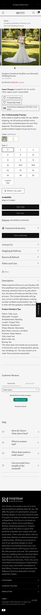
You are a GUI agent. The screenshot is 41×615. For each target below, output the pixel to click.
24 (33, 170)
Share (7, 272)
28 (20, 175)
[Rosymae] (20, 12)
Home (6, 21)
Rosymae (18, 602)
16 (33, 160)
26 (8, 175)
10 (33, 155)
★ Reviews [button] (38, 310)
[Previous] (3, 5)
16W (20, 165)
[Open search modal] (33, 13)
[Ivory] (16, 138)
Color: (9, 134)
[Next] (38, 5)
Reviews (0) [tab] (11, 383)
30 (33, 175)
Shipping (5, 220)
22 (20, 170)
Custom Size (8, 181)
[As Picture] (4, 138)
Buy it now (20, 213)
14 (20, 160)
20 (8, 170)
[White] (10, 138)
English (4, 599)
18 (8, 165)
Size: (4, 145)
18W (33, 165)
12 (8, 160)
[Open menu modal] (3, 13)
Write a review (20, 400)
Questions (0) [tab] (30, 383)
